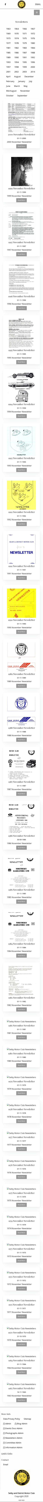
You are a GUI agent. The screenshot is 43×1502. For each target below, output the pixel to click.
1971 (24, 33)
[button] (5, 4)
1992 (33, 57)
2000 (33, 67)
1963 (8, 29)
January (21, 81)
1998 (16, 67)
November (25, 91)
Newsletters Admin (13, 1438)
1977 (8, 43)
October (9, 95)
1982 (16, 48)
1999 (24, 67)
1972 (33, 33)
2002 (16, 71)
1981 (8, 48)
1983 (24, 48)
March (17, 86)
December (29, 76)
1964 (16, 29)
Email (5, 1464)
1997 (8, 67)
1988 (33, 52)
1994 (16, 62)
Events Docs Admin (13, 1428)
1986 (16, 52)
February (10, 81)
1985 (8, 52)
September (22, 95)
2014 (33, 71)
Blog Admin (21, 1423)
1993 (8, 62)
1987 (24, 52)
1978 (16, 43)
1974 (16, 38)
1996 (33, 62)
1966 (24, 29)
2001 (8, 71)
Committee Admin (13, 1442)
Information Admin (13, 1447)
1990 (16, 57)
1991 (24, 57)
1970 (16, 33)
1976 (33, 38)
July (30, 81)
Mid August (11, 91)
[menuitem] (5, 1464)
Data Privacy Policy (11, 1419)
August (17, 76)
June (8, 86)
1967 (33, 29)
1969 (8, 33)
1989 (8, 57)
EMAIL (38, 4)
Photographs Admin (14, 1433)
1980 (33, 43)
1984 (33, 48)
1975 (24, 38)
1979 (24, 43)
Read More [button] (21, 146)
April (8, 76)
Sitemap (27, 1419)
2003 (24, 71)
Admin (8, 1423)
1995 (24, 62)
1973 (8, 38)
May (25, 86)
